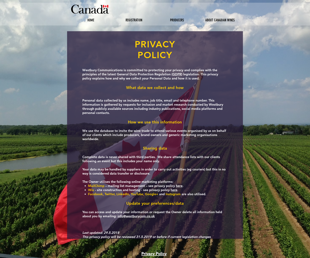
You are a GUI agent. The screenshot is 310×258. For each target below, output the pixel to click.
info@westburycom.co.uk (136, 216)
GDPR (176, 74)
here (179, 186)
